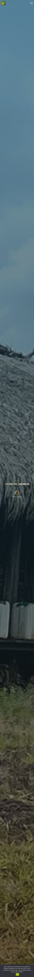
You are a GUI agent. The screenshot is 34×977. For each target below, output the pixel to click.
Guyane (16, 480)
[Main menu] (31, 3)
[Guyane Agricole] (3, 3)
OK (17, 974)
